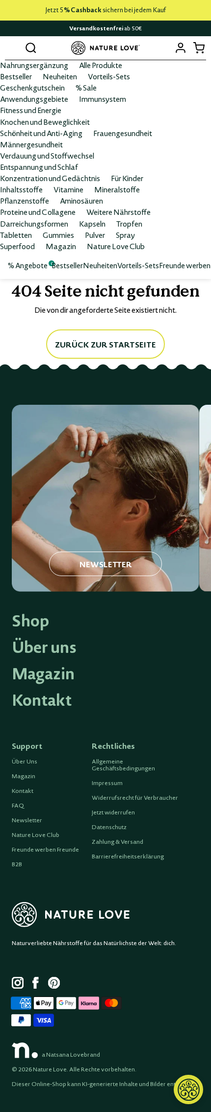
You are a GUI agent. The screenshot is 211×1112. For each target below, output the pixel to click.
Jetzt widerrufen (113, 812)
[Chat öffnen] (188, 1089)
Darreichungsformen (34, 223)
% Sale (86, 87)
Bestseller (16, 76)
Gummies (58, 235)
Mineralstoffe (117, 189)
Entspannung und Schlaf (39, 167)
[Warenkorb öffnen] (198, 48)
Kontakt (42, 700)
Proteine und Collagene (38, 212)
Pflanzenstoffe (24, 200)
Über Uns (24, 761)
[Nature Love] (105, 48)
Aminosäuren (81, 200)
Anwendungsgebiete (34, 98)
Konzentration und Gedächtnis (50, 178)
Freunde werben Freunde (45, 849)
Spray (125, 235)
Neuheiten (60, 76)
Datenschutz (109, 827)
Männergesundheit (31, 144)
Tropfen (129, 223)
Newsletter (27, 820)
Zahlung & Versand (117, 841)
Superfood (17, 246)
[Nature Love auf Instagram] (18, 984)
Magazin (61, 246)
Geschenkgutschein (32, 87)
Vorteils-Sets (109, 76)
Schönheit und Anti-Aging (41, 133)
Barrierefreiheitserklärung (128, 856)
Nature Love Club (116, 246)
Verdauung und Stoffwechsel (47, 155)
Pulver (95, 235)
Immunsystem (102, 98)
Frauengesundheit (122, 133)
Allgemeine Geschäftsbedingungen (123, 765)
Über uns (44, 647)
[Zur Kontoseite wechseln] (180, 48)
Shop (30, 620)
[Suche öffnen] (30, 48)
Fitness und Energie (30, 110)
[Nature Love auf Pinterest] (54, 984)
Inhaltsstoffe (21, 189)
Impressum (107, 783)
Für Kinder (127, 178)
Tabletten (16, 235)
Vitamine (68, 189)
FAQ (18, 805)
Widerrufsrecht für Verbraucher (135, 797)
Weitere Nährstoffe (118, 212)
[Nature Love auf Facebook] (38, 984)
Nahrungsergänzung (34, 65)
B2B (17, 864)
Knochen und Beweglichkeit (45, 121)
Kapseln (92, 223)
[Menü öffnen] (12, 48)
